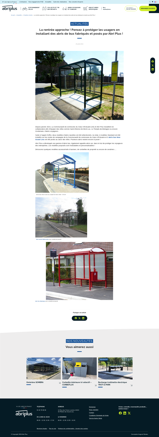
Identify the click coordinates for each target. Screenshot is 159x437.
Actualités (48, 2)
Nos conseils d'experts (76, 2)
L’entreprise (23, 2)
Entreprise (92, 407)
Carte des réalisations (60, 2)
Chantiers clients (27, 15)
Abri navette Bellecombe (42, 239)
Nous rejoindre (93, 410)
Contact (91, 412)
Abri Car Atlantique (40, 301)
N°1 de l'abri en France (9, 2)
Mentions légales (42, 428)
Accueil (13, 15)
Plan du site (52, 428)
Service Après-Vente (95, 418)
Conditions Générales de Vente (98, 415)
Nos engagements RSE (36, 2)
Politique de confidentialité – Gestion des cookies (73, 428)
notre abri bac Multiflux (97, 15)
